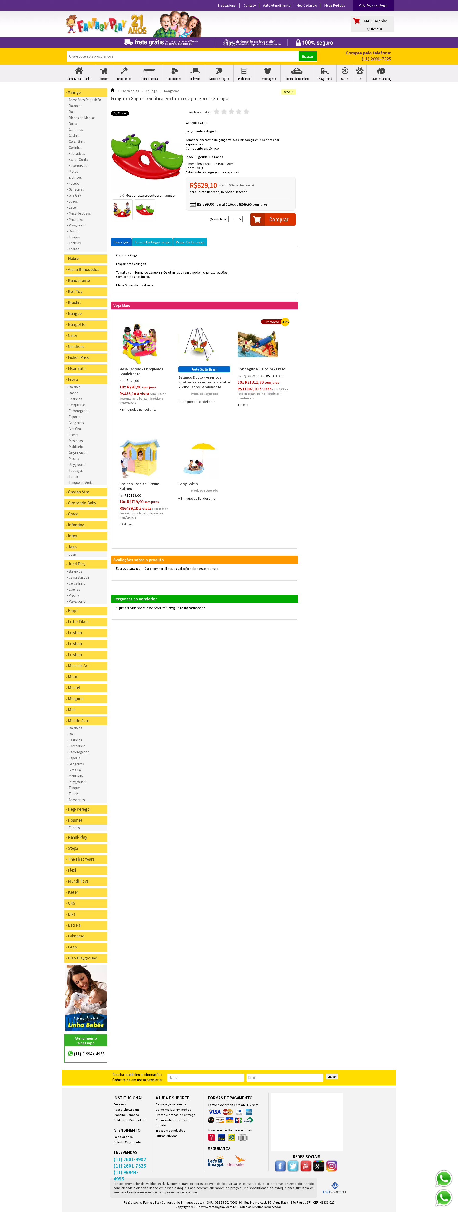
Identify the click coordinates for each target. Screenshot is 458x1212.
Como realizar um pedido (174, 1109)
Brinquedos (124, 79)
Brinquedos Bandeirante (139, 409)
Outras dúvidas (166, 1136)
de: (240, 376)
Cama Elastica (149, 79)
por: (122, 381)
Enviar (332, 1076)
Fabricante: (194, 172)
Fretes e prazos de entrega (175, 1115)
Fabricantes (174, 79)
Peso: (190, 168)
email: (252, 1077)
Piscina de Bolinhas (297, 79)
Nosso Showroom (126, 1109)
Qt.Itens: (373, 29)
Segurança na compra (171, 1104)
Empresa (120, 1104)
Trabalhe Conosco (126, 1115)
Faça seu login (377, 5)
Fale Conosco (123, 1137)
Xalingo (208, 172)
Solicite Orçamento (127, 1142)
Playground (325, 79)
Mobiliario (244, 79)
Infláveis (195, 79)
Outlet (345, 79)
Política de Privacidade (130, 1120)
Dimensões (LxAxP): (200, 164)
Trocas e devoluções (170, 1130)
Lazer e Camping (381, 79)
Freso (244, 405)
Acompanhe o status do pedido (173, 1122)
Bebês (104, 79)
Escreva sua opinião (132, 568)
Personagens (268, 79)
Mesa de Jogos (219, 79)
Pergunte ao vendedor (186, 607)
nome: (173, 1077)
